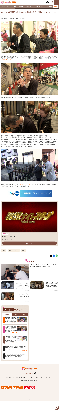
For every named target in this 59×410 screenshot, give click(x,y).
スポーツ (38, 6)
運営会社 (8, 377)
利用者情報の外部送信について (29, 380)
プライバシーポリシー (47, 377)
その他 (55, 6)
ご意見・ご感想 (34, 377)
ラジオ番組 (49, 6)
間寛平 (23, 250)
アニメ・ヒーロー (30, 6)
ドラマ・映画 (13, 6)
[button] (1, 7)
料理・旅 (43, 6)
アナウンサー (21, 6)
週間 (16, 314)
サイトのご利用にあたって (20, 377)
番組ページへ (29, 243)
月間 (24, 314)
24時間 (7, 314)
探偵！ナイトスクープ (8, 59)
